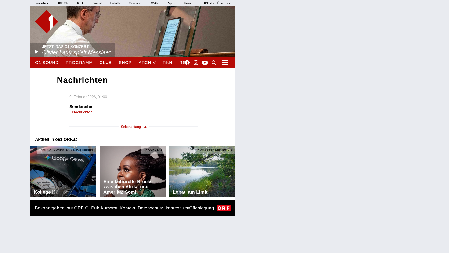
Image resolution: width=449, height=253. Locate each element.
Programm (79, 62)
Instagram (196, 62)
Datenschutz (150, 207)
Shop (125, 62)
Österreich (135, 3)
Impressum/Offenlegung (190, 207)
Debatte (115, 3)
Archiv (147, 62)
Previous (34, 170)
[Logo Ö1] (46, 21)
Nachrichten (82, 112)
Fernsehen (41, 3)
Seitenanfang (131, 127)
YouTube (205, 63)
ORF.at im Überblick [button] (216, 3)
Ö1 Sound (47, 62)
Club (106, 62)
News (187, 3)
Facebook (187, 62)
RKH (167, 62)
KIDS (81, 3)
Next (231, 170)
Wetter (155, 3)
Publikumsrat (104, 207)
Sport (171, 3)
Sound (97, 3)
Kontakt (127, 207)
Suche (214, 62)
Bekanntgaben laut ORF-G (62, 207)
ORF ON (63, 3)
